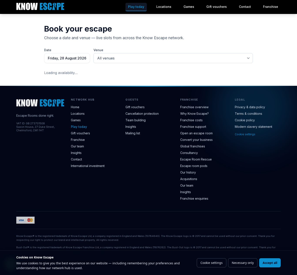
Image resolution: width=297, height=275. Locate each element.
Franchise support (193, 126)
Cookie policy (245, 120)
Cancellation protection (142, 113)
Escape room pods (193, 166)
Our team (77, 146)
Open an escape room (196, 133)
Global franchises (192, 146)
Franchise (270, 6)
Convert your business (196, 140)
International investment (88, 166)
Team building (135, 120)
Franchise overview (194, 107)
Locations (163, 6)
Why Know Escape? (194, 113)
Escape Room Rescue (196, 159)
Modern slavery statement (253, 126)
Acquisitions (188, 179)
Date (47, 50)
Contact (245, 6)
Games (189, 6)
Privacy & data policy (250, 107)
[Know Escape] (40, 6)
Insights (76, 153)
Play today (136, 6)
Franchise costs (191, 120)
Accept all (270, 263)
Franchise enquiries (194, 198)
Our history (188, 172)
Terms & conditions (248, 113)
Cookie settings (245, 134)
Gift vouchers (216, 6)
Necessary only (243, 263)
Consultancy (189, 153)
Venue (98, 50)
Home (75, 107)
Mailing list (132, 133)
